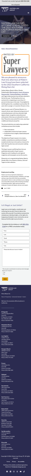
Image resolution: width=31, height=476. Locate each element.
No (4, 274)
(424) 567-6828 (9, 331)
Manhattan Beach (6, 325)
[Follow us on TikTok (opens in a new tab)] (24, 471)
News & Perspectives (11, 48)
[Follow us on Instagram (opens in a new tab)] (13, 471)
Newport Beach (5, 349)
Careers (24, 296)
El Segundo (4, 312)
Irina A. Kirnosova (23, 92)
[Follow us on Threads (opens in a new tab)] (17, 471)
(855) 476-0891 (9, 449)
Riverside (4, 442)
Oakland (3, 374)
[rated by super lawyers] (15, 36)
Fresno (3, 363)
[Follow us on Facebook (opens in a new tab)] (7, 471)
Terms (8, 461)
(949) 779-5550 (9, 357)
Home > (3, 48)
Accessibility (21, 461)
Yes (4, 272)
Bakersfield (4, 409)
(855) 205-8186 (9, 344)
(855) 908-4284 (9, 370)
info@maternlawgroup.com (19, 467)
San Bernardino (5, 431)
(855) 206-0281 (9, 392)
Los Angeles (4, 336)
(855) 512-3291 (9, 403)
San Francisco (5, 397)
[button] (28, 13)
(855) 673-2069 (9, 438)
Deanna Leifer (5, 94)
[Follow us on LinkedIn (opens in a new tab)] (10, 471)
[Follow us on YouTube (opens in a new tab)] (20, 471)
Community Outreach (17, 296)
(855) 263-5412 (9, 415)
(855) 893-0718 (9, 381)
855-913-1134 (25, 1)
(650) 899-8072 (9, 427)
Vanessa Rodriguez (15, 94)
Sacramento (4, 385)
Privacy (14, 461)
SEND (5, 279)
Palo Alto (4, 420)
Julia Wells (24, 94)
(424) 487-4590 (9, 320)
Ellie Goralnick (14, 92)
